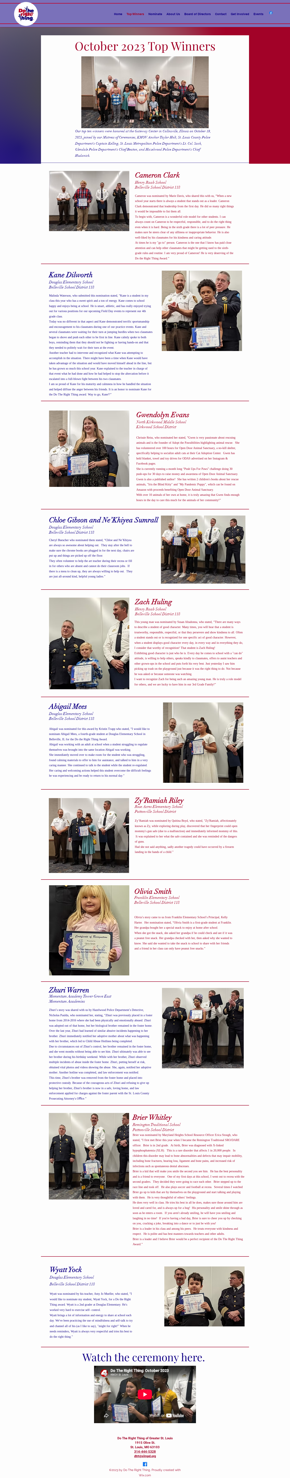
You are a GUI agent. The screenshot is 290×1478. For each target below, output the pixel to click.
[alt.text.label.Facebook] (271, 13)
